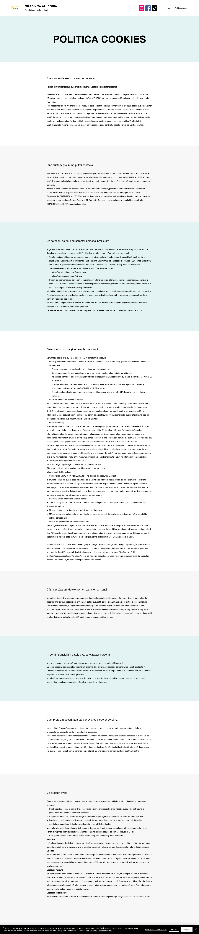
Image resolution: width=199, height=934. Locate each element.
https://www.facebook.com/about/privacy (69, 272)
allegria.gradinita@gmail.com (59, 472)
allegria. (120, 196)
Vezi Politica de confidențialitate (99, 930)
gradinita (127, 196)
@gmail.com (136, 196)
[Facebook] (148, 8)
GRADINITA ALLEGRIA (41, 6)
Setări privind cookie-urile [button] (156, 929)
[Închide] (195, 929)
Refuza (174, 929)
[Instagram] (141, 8)
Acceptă (186, 929)
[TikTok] (154, 8)
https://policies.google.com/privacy (67, 276)
